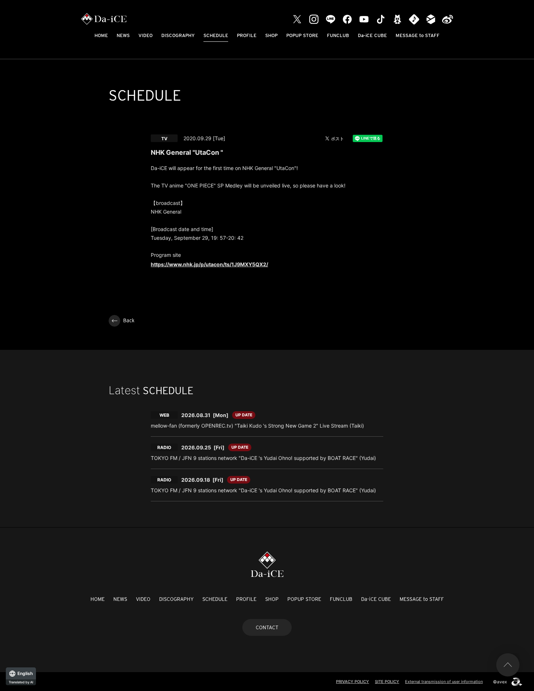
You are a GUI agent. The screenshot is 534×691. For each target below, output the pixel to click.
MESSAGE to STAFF (418, 35)
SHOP (271, 35)
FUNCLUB (338, 35)
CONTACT (267, 627)
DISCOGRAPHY (178, 35)
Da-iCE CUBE (372, 35)
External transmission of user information (444, 681)
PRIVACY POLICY (352, 681)
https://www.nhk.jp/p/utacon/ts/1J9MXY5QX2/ (209, 264)
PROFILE (246, 35)
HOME (101, 35)
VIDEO (145, 35)
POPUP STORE (302, 35)
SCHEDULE (215, 35)
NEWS (123, 35)
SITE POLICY (387, 681)
